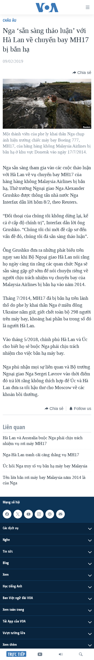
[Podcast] (49, 514)
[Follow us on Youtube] (28, 514)
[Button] (82, 72)
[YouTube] (40, 654)
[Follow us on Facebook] (7, 514)
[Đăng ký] (60, 514)
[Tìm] (81, 654)
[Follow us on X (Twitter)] (17, 514)
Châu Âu (9, 20)
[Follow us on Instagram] (39, 514)
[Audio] (61, 654)
